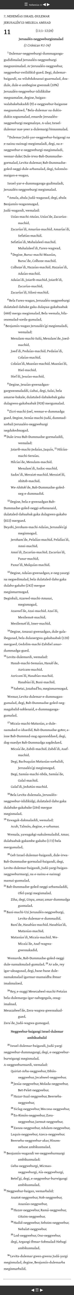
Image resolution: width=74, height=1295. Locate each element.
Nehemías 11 (36, 4)
